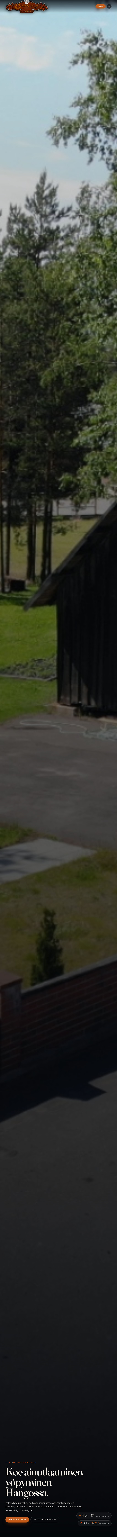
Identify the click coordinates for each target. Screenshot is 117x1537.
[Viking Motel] (26, 6)
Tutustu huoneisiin (45, 1520)
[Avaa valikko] (109, 6)
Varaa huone (16, 1520)
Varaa (100, 6)
